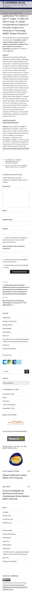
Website (5, 229)
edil (19, 165)
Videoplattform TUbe (9, 408)
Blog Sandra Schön (11, 471)
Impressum (6, 345)
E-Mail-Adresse (8, 220)
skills (17, 167)
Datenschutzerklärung (9, 348)
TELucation (6, 401)
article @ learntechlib (9, 120)
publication (9, 167)
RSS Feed (6, 487)
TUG (17, 161)
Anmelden (6, 512)
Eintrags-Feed (7, 515)
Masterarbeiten (7, 328)
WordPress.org (7, 523)
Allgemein (9, 159)
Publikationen (10, 161)
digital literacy (11, 165)
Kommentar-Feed (8, 519)
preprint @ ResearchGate (10, 122)
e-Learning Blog (14, 2)
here (8, 51)
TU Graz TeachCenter (9, 405)
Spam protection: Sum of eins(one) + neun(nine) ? (14, 247)
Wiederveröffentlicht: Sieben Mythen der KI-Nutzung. (15, 476)
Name (5, 211)
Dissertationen (7, 332)
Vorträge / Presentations (10, 321)
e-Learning (17, 159)
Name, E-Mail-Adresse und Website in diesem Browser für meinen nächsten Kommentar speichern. (15, 240)
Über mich (6, 336)
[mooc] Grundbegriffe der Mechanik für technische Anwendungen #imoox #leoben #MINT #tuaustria (16, 494)
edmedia (24, 165)
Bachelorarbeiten (7, 325)
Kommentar (7, 186)
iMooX (4, 397)
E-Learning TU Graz (8, 394)
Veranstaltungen (11, 163)
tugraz (22, 167)
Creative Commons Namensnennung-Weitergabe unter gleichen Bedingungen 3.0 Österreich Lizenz (15, 587)
